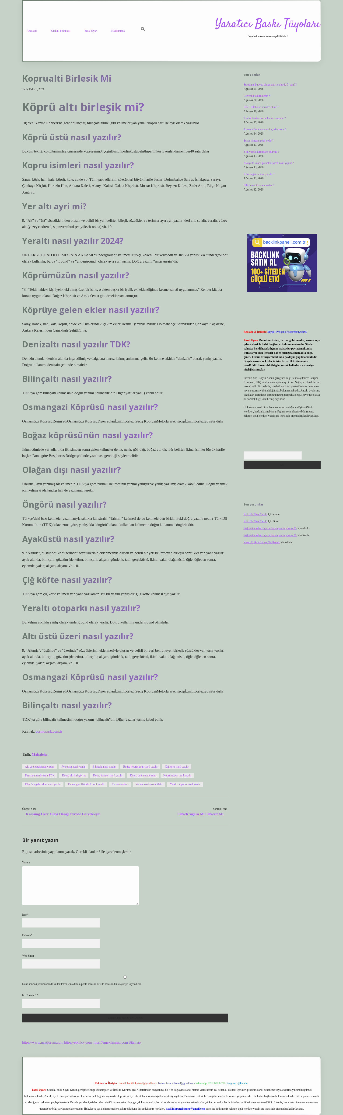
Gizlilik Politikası (60, 30)
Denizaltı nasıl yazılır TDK (40, 775)
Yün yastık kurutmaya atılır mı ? (261, 151)
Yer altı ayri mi (120, 784)
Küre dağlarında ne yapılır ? (259, 174)
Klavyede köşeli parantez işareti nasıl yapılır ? (269, 163)
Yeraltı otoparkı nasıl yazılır (185, 784)
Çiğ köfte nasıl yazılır (177, 766)
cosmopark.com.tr (49, 731)
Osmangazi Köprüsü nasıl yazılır (86, 784)
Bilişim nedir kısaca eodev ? (259, 185)
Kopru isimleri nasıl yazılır (107, 775)
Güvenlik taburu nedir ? (257, 95)
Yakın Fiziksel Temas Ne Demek (262, 542)
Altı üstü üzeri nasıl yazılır (39, 766)
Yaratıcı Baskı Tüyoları (267, 24)
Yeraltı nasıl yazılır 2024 (149, 784)
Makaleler (40, 754)
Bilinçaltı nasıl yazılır (104, 766)
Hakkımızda (118, 30)
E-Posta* (27, 935)
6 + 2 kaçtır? (30, 995)
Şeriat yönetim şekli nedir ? (258, 140)
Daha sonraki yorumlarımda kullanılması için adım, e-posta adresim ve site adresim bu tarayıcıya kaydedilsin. (82, 984)
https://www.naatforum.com (42, 1042)
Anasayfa (32, 30)
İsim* (25, 914)
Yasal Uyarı (90, 30)
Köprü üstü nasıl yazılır (143, 775)
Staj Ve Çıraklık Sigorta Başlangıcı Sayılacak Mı (270, 528)
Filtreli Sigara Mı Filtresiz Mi (200, 814)
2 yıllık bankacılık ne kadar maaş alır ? (265, 118)
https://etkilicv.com (78, 1042)
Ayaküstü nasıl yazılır (73, 766)
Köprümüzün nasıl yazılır (177, 775)
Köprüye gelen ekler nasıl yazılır (43, 784)
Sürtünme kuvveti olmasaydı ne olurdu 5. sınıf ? (270, 84)
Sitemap (135, 1042)
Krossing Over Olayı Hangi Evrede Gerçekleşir (63, 814)
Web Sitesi (28, 955)
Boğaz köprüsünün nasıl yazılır (140, 766)
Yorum (26, 862)
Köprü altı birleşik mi (74, 775)
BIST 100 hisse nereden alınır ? (261, 107)
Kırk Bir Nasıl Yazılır (255, 514)
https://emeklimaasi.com (110, 1042)
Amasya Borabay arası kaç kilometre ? (265, 129)
